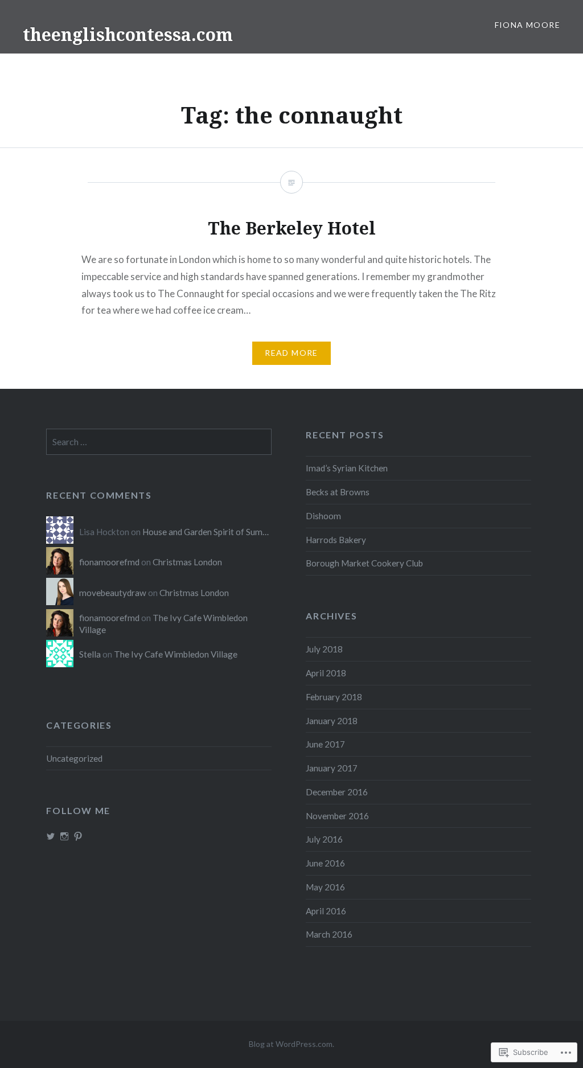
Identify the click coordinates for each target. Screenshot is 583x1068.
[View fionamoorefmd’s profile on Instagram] (64, 836)
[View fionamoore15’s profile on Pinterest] (78, 836)
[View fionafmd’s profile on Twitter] (50, 836)
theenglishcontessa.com (128, 34)
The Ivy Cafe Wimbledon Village (175, 654)
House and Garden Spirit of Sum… (205, 532)
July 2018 (324, 649)
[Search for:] (159, 442)
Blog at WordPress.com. (291, 1044)
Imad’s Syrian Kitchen (347, 468)
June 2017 (325, 744)
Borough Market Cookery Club (364, 563)
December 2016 (337, 792)
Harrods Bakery (336, 540)
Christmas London (187, 562)
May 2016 (325, 887)
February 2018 (334, 697)
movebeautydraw (112, 593)
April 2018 (326, 673)
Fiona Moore (527, 25)
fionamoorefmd (109, 562)
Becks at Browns (337, 492)
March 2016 (329, 934)
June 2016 (325, 863)
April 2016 (326, 911)
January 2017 (332, 768)
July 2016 (324, 839)
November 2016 (337, 816)
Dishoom (323, 516)
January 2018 (332, 721)
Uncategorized (74, 758)
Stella (90, 654)
